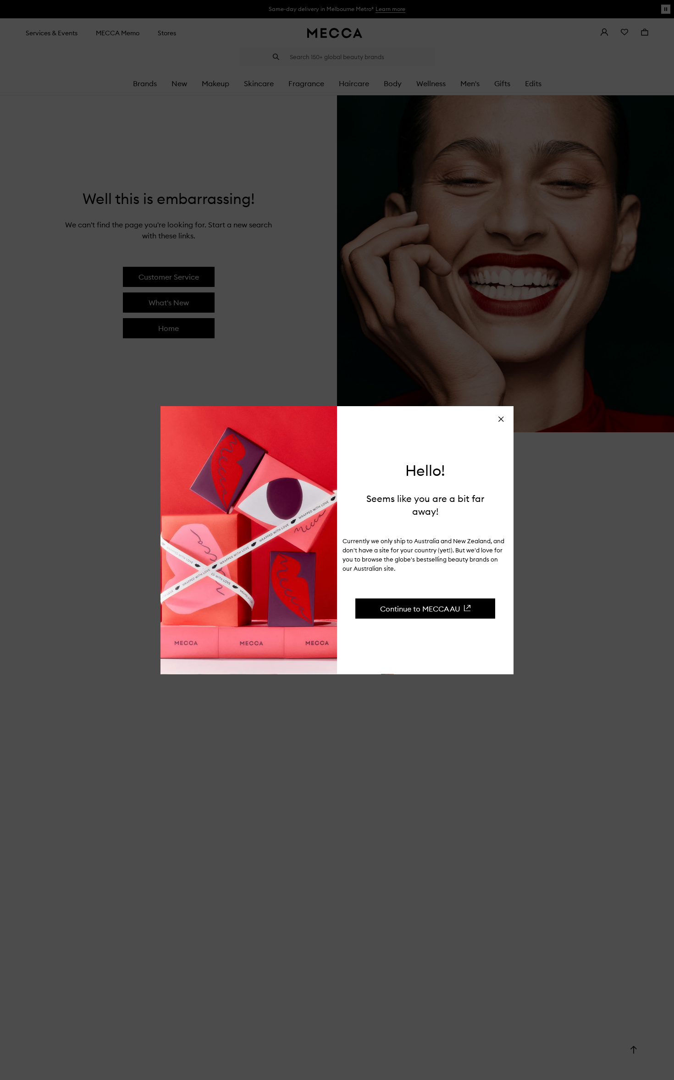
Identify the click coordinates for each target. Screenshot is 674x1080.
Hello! (425, 471)
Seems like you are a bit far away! (425, 504)
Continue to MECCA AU (420, 608)
